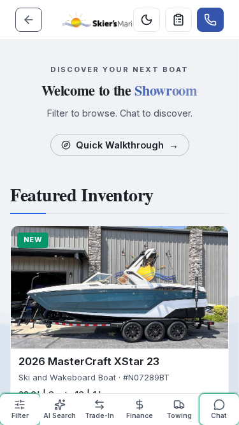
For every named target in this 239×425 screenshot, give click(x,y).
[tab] (20, 409)
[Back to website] (28, 20)
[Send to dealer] (178, 20)
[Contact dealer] (210, 20)
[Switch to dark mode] (146, 20)
